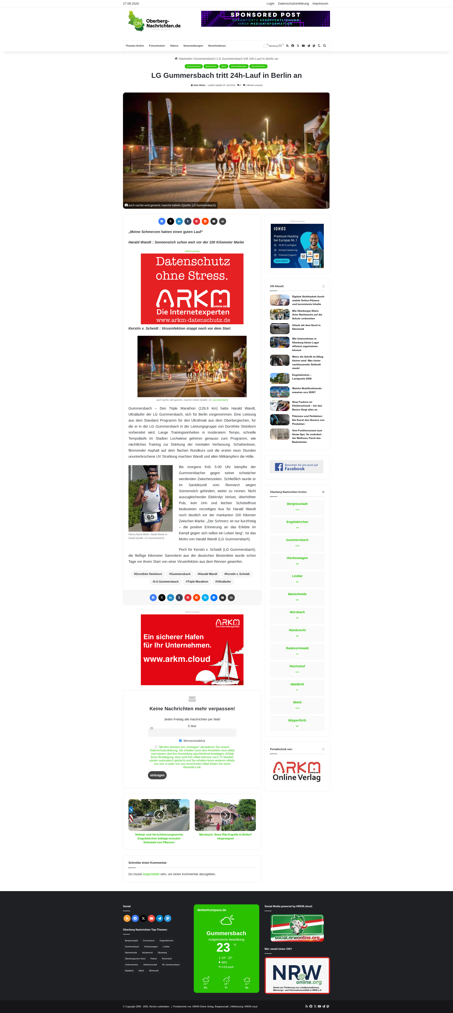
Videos (174, 45)
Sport (223, 66)
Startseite (185, 59)
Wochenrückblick (194, 740)
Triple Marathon (197, 581)
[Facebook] (161, 221)
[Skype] (205, 597)
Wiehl (141, 970)
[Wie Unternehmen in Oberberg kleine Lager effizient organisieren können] (279, 342)
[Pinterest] (196, 221)
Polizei (153, 958)
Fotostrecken (157, 45)
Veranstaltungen (193, 45)
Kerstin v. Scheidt (238, 573)
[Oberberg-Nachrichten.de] (154, 21)
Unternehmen (131, 964)
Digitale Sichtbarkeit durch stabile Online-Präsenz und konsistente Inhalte (308, 300)
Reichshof (167, 958)
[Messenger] (213, 597)
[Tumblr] (187, 221)
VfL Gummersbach (171, 964)
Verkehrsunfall (150, 964)
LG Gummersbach (166, 581)
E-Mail (192, 726)
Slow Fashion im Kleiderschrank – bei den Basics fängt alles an (307, 406)
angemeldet (151, 874)
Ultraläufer (224, 581)
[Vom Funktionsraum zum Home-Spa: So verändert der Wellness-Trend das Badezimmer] (279, 433)
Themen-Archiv (135, 45)
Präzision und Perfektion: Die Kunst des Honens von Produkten (308, 420)
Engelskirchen (166, 940)
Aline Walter (199, 85)
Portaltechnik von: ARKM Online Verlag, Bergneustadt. (201, 1006)
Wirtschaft (153, 970)
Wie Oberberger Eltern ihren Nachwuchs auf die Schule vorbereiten (307, 314)
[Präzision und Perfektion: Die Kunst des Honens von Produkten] (279, 419)
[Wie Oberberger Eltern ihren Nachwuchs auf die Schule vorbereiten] (279, 314)
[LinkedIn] (179, 221)
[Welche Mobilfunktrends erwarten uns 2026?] (279, 391)
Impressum (320, 3)
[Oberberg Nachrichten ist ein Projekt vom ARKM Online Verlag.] (296, 784)
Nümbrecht (147, 952)
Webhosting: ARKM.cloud (244, 1006)
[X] (170, 221)
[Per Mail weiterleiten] (213, 221)
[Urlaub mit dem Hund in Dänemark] (279, 328)
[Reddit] (205, 221)
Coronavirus (149, 940)
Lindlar (166, 946)
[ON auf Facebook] (296, 472)
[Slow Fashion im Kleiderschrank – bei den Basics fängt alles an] (279, 405)
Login (270, 3)
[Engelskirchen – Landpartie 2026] (279, 378)
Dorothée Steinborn (149, 573)
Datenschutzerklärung (293, 3)
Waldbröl (129, 970)
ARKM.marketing (192, 251)
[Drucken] (222, 221)
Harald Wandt (208, 573)
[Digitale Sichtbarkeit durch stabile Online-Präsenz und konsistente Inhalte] (279, 300)
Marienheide (131, 952)
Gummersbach (204, 59)
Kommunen (211, 66)
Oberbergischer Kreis (135, 958)
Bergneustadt (131, 940)
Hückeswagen (151, 946)
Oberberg (162, 952)
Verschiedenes (217, 45)
